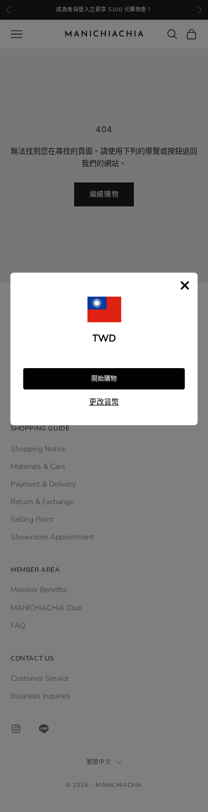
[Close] (185, 285)
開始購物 (104, 379)
